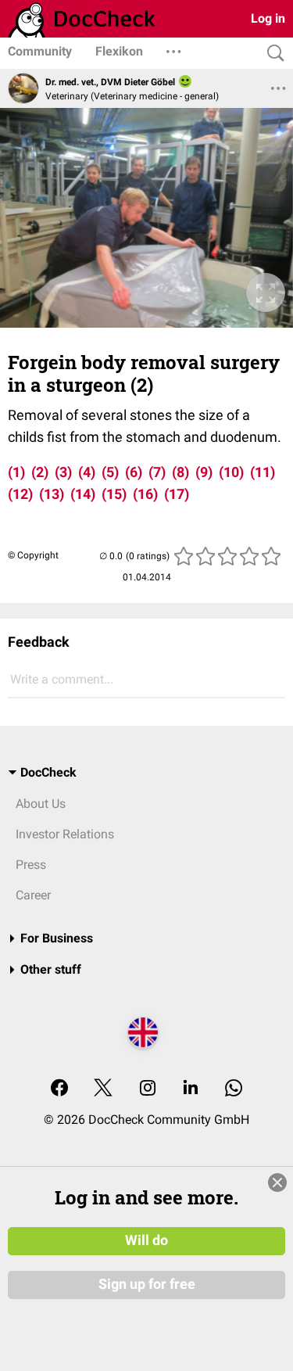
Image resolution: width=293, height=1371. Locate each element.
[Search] (272, 53)
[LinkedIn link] (190, 1089)
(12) (20, 494)
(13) (51, 494)
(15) (114, 494)
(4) (86, 472)
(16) (145, 494)
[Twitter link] (103, 1089)
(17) (176, 494)
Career (33, 895)
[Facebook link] (59, 1089)
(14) (82, 494)
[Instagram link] (147, 1089)
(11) (262, 472)
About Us (41, 803)
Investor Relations (65, 834)
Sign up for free (146, 1284)
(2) (39, 472)
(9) (204, 472)
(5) (110, 472)
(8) (180, 472)
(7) (157, 472)
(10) (231, 472)
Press (31, 864)
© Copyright (33, 555)
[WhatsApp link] (233, 1089)
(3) (63, 472)
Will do (146, 1240)
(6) (133, 472)
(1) (16, 472)
